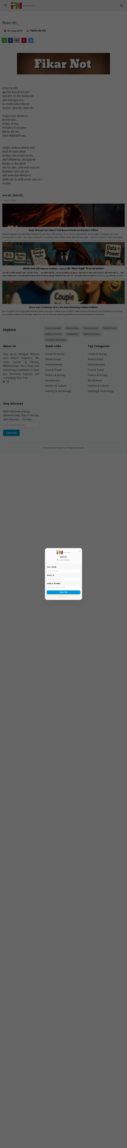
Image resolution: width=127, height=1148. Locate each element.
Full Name (51, 567)
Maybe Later (63, 596)
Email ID (50, 575)
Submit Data (64, 592)
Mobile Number (53, 583)
